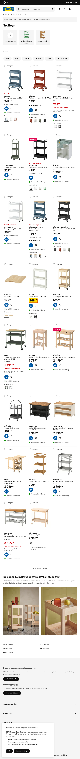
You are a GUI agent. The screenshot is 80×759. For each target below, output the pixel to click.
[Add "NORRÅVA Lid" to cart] (6, 305)
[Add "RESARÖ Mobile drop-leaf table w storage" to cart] (6, 491)
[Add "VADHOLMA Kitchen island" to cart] (31, 438)
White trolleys (44, 648)
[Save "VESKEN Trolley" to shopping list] (36, 306)
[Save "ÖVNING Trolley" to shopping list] (60, 177)
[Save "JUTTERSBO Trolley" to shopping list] (11, 175)
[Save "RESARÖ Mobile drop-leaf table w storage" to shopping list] (11, 491)
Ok (9, 751)
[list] (40, 37)
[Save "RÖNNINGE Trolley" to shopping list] (31, 543)
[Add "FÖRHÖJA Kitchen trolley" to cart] (55, 365)
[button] (21, 611)
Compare (10, 66)
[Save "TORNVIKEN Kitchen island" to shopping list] (60, 438)
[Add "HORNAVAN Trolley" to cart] (6, 239)
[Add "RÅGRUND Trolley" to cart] (31, 490)
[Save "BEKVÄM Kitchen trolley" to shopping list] (36, 365)
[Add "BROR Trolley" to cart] (6, 377)
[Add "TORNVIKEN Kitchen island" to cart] (55, 438)
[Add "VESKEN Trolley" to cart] (31, 306)
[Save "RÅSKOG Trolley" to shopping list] (11, 108)
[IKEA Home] (8, 9)
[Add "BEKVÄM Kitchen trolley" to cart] (31, 365)
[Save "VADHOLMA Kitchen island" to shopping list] (36, 438)
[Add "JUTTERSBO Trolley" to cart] (6, 175)
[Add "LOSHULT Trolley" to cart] (55, 305)
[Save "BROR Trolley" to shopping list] (11, 377)
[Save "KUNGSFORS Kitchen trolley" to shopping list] (60, 491)
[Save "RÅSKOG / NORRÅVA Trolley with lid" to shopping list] (36, 245)
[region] (28, 740)
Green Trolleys (8, 652)
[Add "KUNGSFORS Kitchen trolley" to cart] (55, 491)
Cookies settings (22, 751)
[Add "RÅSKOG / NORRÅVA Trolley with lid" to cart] (31, 245)
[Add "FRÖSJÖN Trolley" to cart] (6, 436)
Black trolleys (7, 648)
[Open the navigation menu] (74, 9)
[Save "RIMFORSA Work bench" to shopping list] (11, 554)
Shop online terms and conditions (57, 755)
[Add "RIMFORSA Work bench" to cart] (6, 554)
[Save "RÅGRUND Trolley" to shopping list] (36, 490)
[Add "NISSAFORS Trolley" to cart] (55, 116)
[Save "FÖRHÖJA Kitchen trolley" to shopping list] (60, 365)
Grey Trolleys (44, 644)
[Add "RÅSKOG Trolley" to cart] (6, 108)
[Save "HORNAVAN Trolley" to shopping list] (11, 239)
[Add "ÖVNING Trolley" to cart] (55, 177)
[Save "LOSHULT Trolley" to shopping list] (60, 305)
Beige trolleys (8, 644)
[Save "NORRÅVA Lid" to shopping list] (11, 305)
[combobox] (33, 9)
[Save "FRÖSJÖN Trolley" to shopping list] (11, 436)
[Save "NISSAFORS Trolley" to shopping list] (60, 116)
